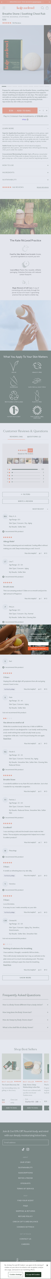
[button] (38, 649)
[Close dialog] (50, 625)
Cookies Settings (16, 1274)
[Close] (47, 1265)
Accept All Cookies (33, 1274)
